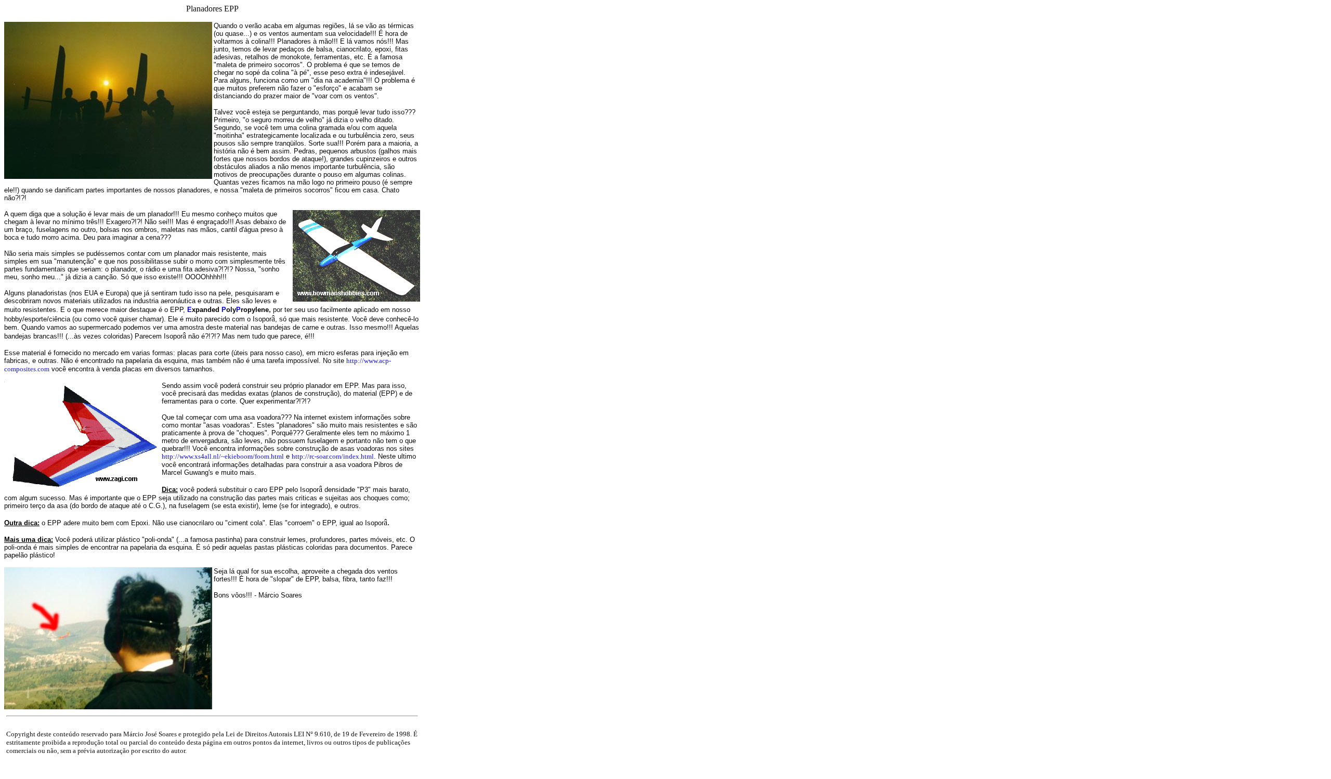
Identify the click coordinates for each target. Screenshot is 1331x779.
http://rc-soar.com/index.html (333, 456)
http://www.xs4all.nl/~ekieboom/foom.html (223, 456)
